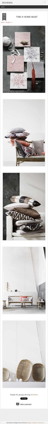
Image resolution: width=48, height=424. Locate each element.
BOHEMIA (34, 395)
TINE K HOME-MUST (27, 16)
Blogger (29, 422)
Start (2, 7)
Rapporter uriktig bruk (38, 422)
